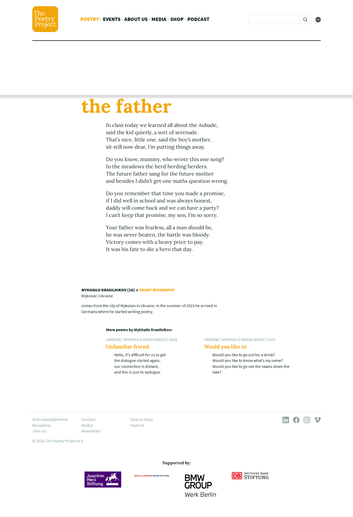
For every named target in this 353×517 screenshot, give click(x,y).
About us (136, 19)
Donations (41, 425)
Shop (176, 19)
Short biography (157, 289)
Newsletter (91, 431)
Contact (88, 419)
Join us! (39, 431)
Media (158, 19)
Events (111, 19)
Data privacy (142, 419)
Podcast (198, 19)
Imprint (137, 425)
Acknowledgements (50, 419)
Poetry (89, 19)
